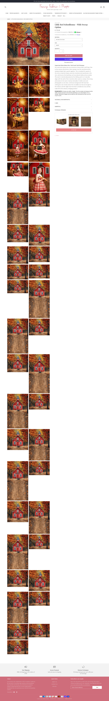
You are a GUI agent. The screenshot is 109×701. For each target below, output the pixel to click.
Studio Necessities (47, 13)
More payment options (68, 62)
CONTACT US (54, 684)
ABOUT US (54, 681)
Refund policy (53, 698)
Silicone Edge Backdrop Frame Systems (92, 13)
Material (57, 37)
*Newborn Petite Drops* (61, 13)
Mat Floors (24, 13)
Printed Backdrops (14, 13)
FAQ (64, 16)
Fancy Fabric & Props (44, 698)
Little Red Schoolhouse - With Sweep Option (21, 19)
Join (97, 687)
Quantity (57, 48)
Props (53, 16)
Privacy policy (61, 698)
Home (8, 19)
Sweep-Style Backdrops (35, 13)
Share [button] (57, 135)
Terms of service (68, 698)
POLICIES (54, 686)
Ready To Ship (46, 16)
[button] (5, 7)
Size (56, 42)
